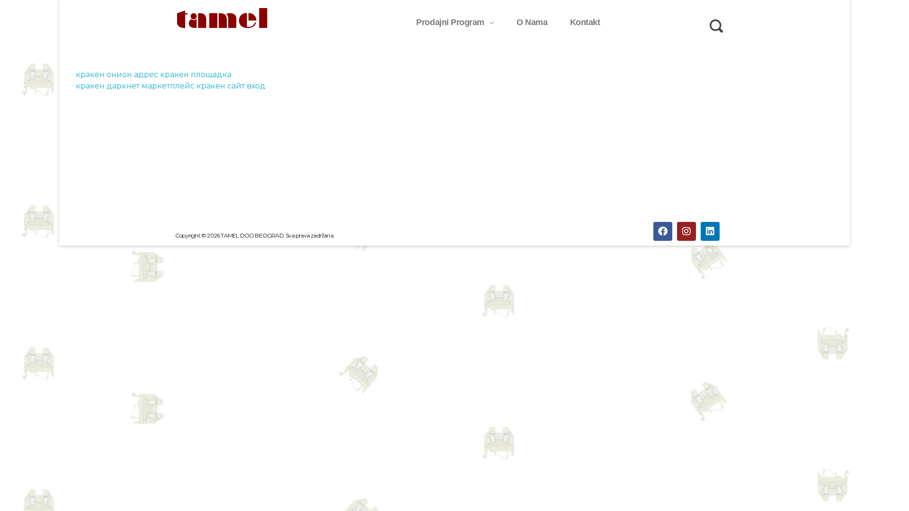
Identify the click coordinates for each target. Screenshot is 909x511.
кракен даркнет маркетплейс (135, 85)
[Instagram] (686, 231)
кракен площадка (196, 74)
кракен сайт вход (231, 85)
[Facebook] (662, 231)
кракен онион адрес (117, 74)
